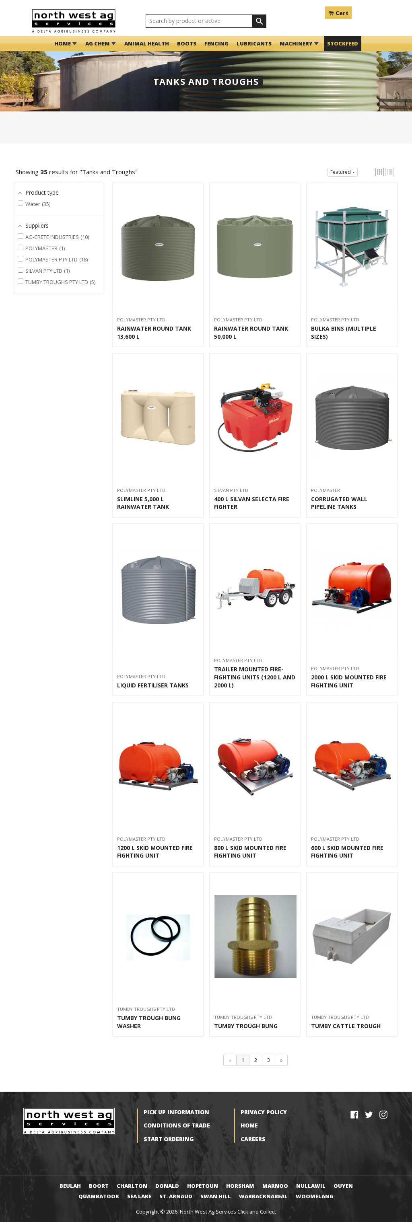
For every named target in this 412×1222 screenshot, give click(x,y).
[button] (379, 172)
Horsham (240, 1185)
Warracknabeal (263, 1196)
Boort (99, 1185)
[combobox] (199, 21)
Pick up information (176, 1112)
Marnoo (275, 1185)
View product (158, 251)
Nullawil (310, 1185)
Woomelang (315, 1196)
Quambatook (98, 1196)
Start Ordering (169, 1139)
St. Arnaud (175, 1196)
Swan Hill (215, 1196)
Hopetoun (202, 1185)
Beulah (70, 1185)
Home (249, 1125)
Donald (167, 1185)
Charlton (132, 1185)
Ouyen (343, 1185)
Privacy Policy (264, 1112)
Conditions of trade (177, 1125)
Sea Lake (139, 1196)
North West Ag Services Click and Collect (228, 1211)
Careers (253, 1139)
